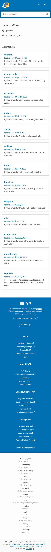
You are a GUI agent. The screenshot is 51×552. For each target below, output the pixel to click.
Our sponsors (25, 384)
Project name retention (24, 353)
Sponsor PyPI (25, 409)
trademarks (14, 544)
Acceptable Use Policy (24, 440)
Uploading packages (25, 346)
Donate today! (26, 325)
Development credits (24, 412)
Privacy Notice (24, 436)
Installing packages (24, 343)
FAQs (25, 357)
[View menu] (38, 5)
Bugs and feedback (25, 398)
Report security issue (25, 429)
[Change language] (45, 5)
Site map (39, 546)
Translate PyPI (24, 405)
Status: (25, 318)
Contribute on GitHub (24, 402)
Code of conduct (24, 433)
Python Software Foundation (24, 310)
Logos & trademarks (25, 381)
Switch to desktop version (25, 448)
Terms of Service (24, 426)
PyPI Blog (24, 371)
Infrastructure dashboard (24, 374)
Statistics (25, 378)
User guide (24, 350)
